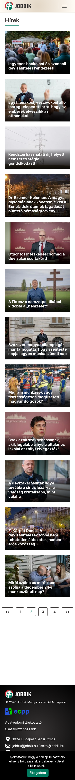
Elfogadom (37, 773)
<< (7, 612)
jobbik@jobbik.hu (25, 746)
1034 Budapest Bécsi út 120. (34, 739)
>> (67, 612)
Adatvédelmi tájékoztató (23, 722)
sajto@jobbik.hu (52, 746)
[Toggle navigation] (64, 6)
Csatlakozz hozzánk (20, 729)
